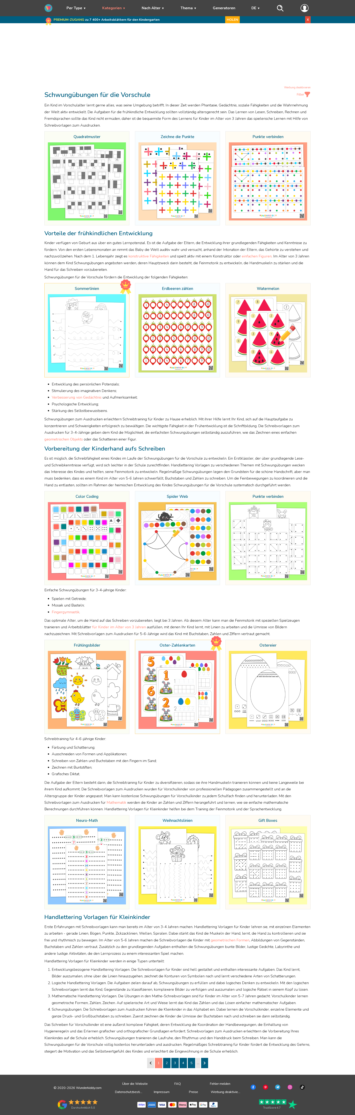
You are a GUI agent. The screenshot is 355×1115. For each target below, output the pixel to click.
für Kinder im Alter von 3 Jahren (119, 627)
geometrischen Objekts (63, 439)
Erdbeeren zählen (177, 289)
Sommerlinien (87, 289)
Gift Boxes (267, 821)
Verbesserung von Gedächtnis (76, 397)
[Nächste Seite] (204, 1063)
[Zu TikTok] (302, 1088)
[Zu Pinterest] (265, 1088)
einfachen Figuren (257, 256)
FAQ (177, 1084)
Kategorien (112, 8)
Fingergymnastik (65, 612)
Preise (193, 1092)
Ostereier (268, 645)
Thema (187, 8)
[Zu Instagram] (290, 1088)
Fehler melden (220, 1084)
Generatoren (224, 8)
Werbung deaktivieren (297, 87)
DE (253, 8)
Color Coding (87, 497)
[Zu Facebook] (253, 1088)
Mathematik (116, 802)
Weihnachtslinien (177, 821)
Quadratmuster (87, 137)
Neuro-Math (87, 821)
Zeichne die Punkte (177, 137)
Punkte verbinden (268, 137)
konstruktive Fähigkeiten (148, 256)
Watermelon (268, 289)
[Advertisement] (177, 55)
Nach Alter (151, 8)
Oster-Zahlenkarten (177, 645)
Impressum (161, 1092)
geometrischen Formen (230, 940)
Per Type (74, 8)
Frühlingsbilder (87, 645)
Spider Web (177, 497)
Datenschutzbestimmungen (134, 1092)
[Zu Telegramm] (277, 1088)
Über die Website (135, 1084)
